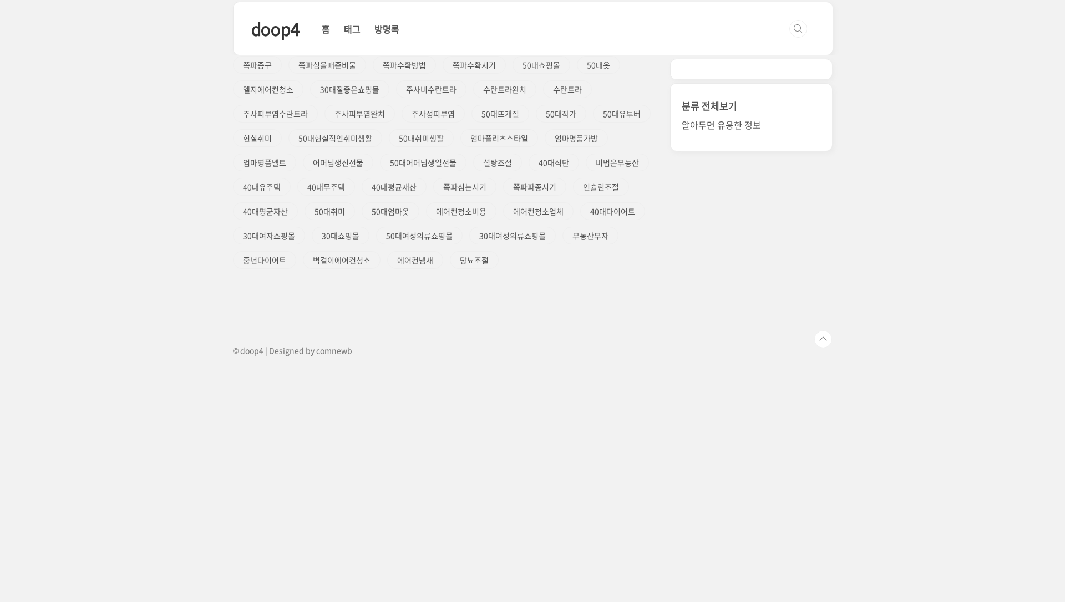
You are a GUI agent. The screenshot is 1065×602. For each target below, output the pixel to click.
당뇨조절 (474, 260)
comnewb (334, 350)
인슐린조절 (601, 186)
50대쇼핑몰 (541, 64)
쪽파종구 (257, 64)
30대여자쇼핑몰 (269, 235)
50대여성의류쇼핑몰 (419, 235)
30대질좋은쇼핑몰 (349, 89)
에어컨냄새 (415, 260)
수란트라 (567, 89)
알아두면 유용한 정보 (721, 124)
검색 (798, 29)
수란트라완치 (504, 89)
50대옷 (598, 64)
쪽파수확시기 (474, 64)
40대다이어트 (612, 211)
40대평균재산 (394, 186)
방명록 (386, 28)
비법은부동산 (617, 162)
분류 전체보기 (709, 106)
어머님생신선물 (338, 162)
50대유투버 (622, 113)
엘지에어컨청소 (268, 89)
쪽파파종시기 (534, 186)
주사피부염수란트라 (275, 113)
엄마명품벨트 (264, 162)
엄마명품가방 (576, 138)
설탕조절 (497, 162)
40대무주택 (326, 186)
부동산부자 (590, 235)
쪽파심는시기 (464, 186)
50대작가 (561, 113)
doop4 (275, 28)
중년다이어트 (264, 260)
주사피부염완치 (359, 113)
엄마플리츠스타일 (499, 138)
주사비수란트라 (431, 89)
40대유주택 (262, 186)
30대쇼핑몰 (340, 235)
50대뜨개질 (500, 113)
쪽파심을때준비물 (327, 64)
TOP (823, 339)
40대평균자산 (265, 211)
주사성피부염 (433, 113)
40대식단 (554, 162)
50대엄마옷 (390, 211)
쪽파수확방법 (404, 64)
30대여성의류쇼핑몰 (512, 235)
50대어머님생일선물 (423, 162)
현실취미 (257, 138)
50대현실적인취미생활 (335, 138)
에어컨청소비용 (461, 211)
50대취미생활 (421, 138)
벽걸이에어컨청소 (342, 260)
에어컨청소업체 (538, 211)
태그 (352, 28)
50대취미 (330, 211)
